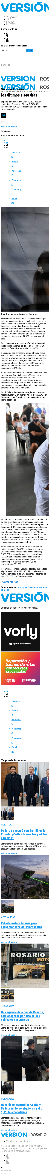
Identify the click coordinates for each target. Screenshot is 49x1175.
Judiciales (10, 19)
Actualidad (11, 17)
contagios (22, 587)
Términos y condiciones (18, 1141)
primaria (5, 590)
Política (10, 22)
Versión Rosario (9, 126)
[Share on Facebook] (27, 140)
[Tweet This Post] (27, 143)
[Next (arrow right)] (5, 1173)
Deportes (10, 24)
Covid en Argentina (37, 587)
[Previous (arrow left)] (2, 1173)
